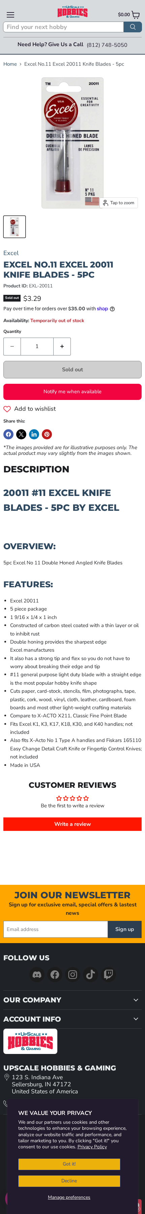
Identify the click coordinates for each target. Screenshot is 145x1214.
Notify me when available (73, 391)
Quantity (12, 331)
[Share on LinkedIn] (34, 434)
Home (10, 64)
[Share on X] (21, 434)
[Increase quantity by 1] (62, 346)
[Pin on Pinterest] (47, 434)
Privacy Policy (92, 1147)
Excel (11, 253)
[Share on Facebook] (8, 434)
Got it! (69, 1164)
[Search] (133, 27)
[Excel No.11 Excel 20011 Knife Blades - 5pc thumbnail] (14, 227)
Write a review (72, 824)
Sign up (124, 929)
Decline (69, 1181)
